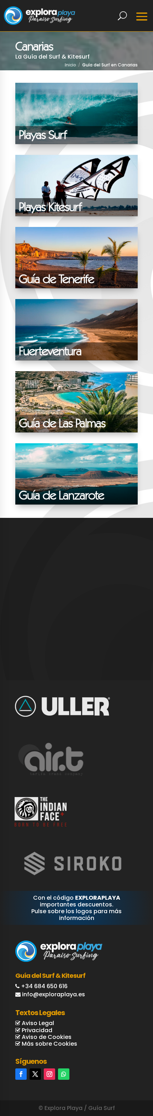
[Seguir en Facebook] (21, 1074)
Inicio (70, 65)
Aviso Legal (37, 1023)
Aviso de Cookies (46, 1037)
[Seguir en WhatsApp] (63, 1074)
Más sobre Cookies (48, 1044)
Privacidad (36, 1030)
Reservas (122, 1080)
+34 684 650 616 (44, 986)
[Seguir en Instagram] (49, 1074)
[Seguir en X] (35, 1074)
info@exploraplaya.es (53, 994)
